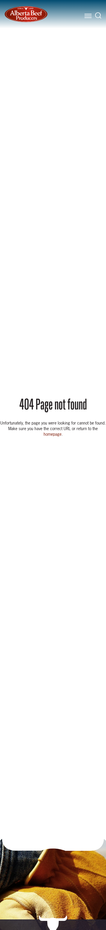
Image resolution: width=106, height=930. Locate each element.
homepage (53, 434)
